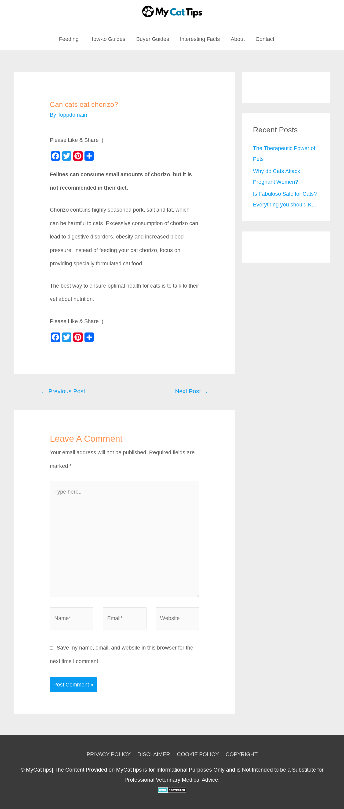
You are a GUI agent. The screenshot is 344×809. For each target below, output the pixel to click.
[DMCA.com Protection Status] (172, 790)
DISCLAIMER (153, 754)
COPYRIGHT (242, 754)
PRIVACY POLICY (109, 754)
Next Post (191, 391)
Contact (265, 39)
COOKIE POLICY (198, 754)
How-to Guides (107, 39)
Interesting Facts (200, 39)
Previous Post (63, 391)
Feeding (69, 39)
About (238, 39)
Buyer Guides (152, 39)
